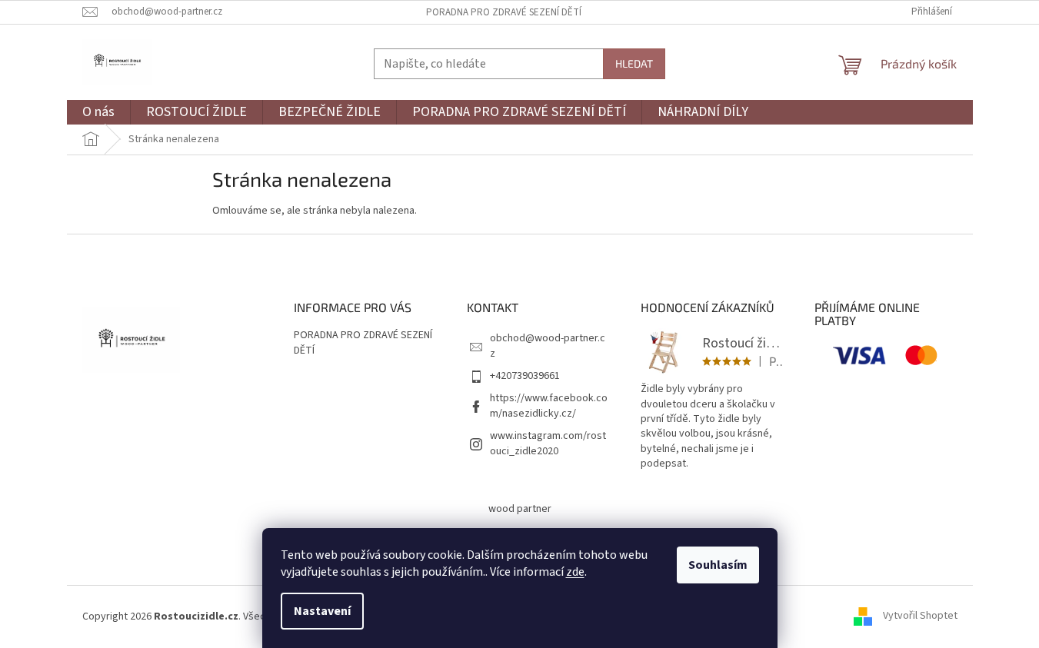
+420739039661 (525, 376)
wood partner (519, 509)
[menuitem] (98, 112)
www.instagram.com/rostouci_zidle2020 (548, 443)
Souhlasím (718, 565)
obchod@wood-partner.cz (547, 346)
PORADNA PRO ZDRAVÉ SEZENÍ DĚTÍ (503, 12)
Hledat (634, 63)
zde (575, 571)
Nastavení (322, 611)
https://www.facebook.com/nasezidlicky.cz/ (549, 405)
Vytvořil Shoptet (920, 616)
